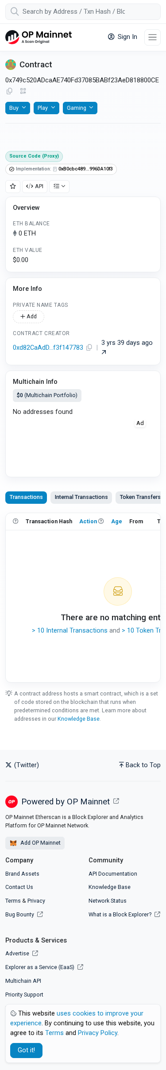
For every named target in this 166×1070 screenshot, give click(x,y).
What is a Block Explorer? (121, 914)
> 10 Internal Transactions (70, 630)
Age (116, 521)
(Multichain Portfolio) (47, 395)
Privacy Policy (97, 1033)
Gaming (76, 107)
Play (43, 107)
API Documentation (113, 873)
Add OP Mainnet (40, 842)
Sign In (126, 37)
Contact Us (19, 887)
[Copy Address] (9, 92)
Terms (13, 900)
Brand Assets (22, 873)
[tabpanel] (83, 598)
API (39, 186)
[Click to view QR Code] (23, 91)
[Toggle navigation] (152, 37)
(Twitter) (25, 765)
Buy (14, 107)
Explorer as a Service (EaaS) (40, 967)
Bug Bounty (19, 914)
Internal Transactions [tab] (81, 497)
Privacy (36, 900)
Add (31, 316)
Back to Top (143, 765)
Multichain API (23, 980)
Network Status (108, 900)
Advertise (18, 953)
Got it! (26, 1050)
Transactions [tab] (26, 497)
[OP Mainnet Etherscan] (38, 37)
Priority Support (24, 994)
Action (88, 521)
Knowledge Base (79, 718)
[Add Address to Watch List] (12, 186)
